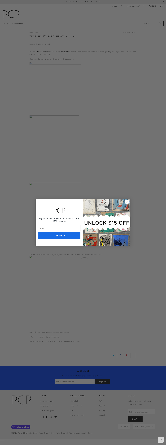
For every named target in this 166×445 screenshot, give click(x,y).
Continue (59, 235)
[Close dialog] (127, 202)
